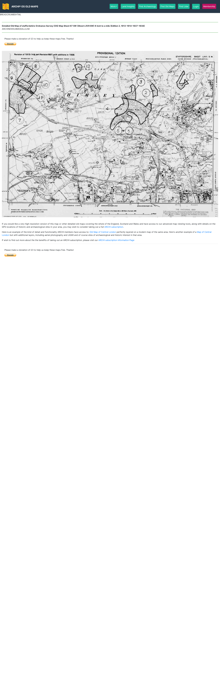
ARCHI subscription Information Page (116, 240)
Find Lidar (184, 6)
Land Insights (128, 6)
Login (196, 6)
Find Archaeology (147, 6)
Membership (209, 6)
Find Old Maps (167, 6)
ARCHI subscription (113, 227)
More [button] (113, 6)
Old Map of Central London (103, 232)
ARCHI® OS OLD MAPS (24, 6)
